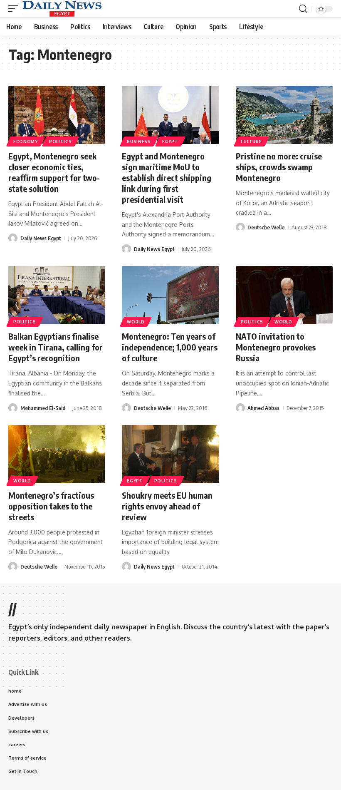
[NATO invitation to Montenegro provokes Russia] (284, 295)
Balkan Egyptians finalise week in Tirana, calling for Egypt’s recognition (55, 347)
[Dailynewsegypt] (61, 9)
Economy (25, 141)
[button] (15, 9)
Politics (60, 141)
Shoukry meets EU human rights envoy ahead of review (167, 506)
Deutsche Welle (265, 227)
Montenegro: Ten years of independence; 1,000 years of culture (169, 347)
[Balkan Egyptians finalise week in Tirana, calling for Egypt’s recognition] (56, 295)
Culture (251, 141)
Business (139, 141)
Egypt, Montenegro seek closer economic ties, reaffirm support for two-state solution (54, 172)
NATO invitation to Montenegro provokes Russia (276, 347)
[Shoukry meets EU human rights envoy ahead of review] (170, 454)
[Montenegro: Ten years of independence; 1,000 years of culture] (170, 295)
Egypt (170, 141)
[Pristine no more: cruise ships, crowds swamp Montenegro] (284, 115)
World (136, 321)
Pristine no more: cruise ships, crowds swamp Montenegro (279, 167)
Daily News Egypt (40, 238)
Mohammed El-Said (42, 408)
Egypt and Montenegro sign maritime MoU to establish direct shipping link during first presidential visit (166, 177)
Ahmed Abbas (263, 408)
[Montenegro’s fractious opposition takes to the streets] (56, 454)
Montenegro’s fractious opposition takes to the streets (51, 506)
